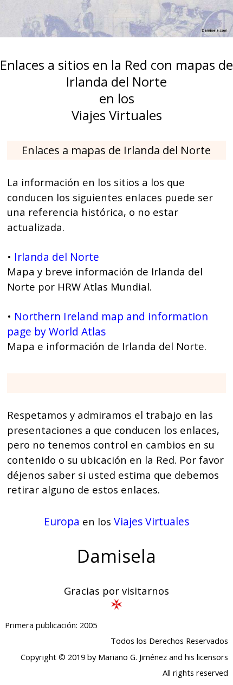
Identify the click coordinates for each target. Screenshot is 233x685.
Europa (62, 521)
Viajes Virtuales (151, 521)
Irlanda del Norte (56, 256)
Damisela (116, 556)
